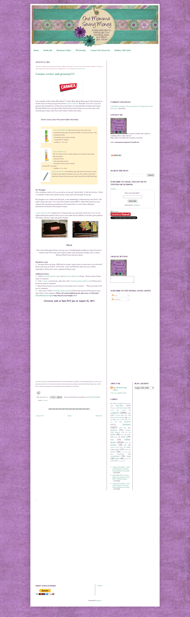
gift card (122, 428)
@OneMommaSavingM (51, 276)
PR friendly (81, 50)
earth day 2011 (120, 419)
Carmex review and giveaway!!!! (55, 74)
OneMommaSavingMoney (80, 281)
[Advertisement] (132, 79)
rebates (128, 447)
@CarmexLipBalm (70, 276)
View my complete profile (118, 393)
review (113, 451)
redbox (126, 449)
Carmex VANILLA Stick (59, 152)
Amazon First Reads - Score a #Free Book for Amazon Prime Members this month (121, 469)
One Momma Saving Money (120, 389)
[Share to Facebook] (58, 397)
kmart (122, 434)
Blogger (98, 600)
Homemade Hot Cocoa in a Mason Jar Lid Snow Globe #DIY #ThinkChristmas (121, 477)
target (117, 458)
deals (125, 415)
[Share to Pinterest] (61, 397)
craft (129, 413)
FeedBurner (136, 205)
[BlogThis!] (53, 397)
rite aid (123, 452)
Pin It (46, 397)
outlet (126, 443)
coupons (115, 412)
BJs (112, 403)
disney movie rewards (117, 417)
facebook (127, 421)
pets (125, 445)
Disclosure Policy (63, 50)
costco (112, 410)
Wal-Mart (119, 405)
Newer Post (39, 416)
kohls (129, 434)
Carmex (45, 281)
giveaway (45, 400)
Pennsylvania (127, 403)
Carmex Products (72, 103)
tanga (129, 456)
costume (123, 410)
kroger (115, 437)
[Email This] (51, 397)
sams (129, 452)
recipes (116, 449)
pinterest (113, 447)
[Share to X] (56, 397)
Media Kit (47, 50)
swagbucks (120, 454)
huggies (117, 432)
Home (36, 50)
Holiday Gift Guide (122, 50)
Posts (115, 295)
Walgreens (113, 408)
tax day (126, 458)
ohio (112, 439)
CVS (118, 403)
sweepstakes (115, 456)
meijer (123, 436)
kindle (113, 434)
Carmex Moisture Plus (58, 171)
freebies (127, 424)
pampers (114, 445)
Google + (113, 189)
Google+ (99, 585)
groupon (128, 430)
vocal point (120, 461)
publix (121, 447)
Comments (116, 299)
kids (126, 432)
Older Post (99, 416)
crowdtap (117, 415)
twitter (112, 461)
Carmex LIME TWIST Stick (60, 130)
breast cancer (123, 408)
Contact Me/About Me (100, 50)
